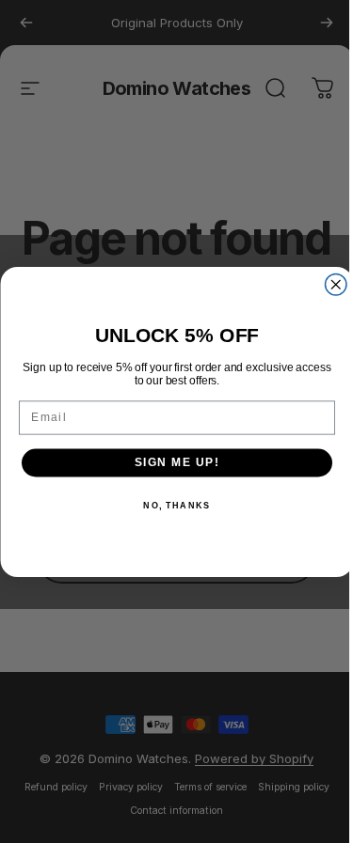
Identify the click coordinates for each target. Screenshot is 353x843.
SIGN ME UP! (176, 462)
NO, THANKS (176, 505)
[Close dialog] (335, 284)
